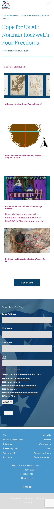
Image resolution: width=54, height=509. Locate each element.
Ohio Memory (13, 15)
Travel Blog (9, 396)
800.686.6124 (28, 474)
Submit (8, 413)
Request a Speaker (42, 457)
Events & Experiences (13, 439)
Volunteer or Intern (42, 453)
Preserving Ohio (10, 448)
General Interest (12, 382)
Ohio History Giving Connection (20, 386)
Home (4, 15)
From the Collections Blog (17, 379)
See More (27, 282)
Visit (5, 435)
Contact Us (28, 478)
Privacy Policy (28, 502)
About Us (46, 435)
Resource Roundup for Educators (21, 393)
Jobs (48, 448)
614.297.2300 (28, 469)
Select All (7, 402)
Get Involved (9, 453)
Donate (47, 439)
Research (7, 457)
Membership (45, 444)
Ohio (16, 498)
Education (7, 444)
